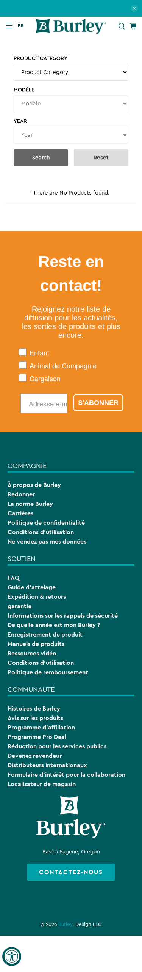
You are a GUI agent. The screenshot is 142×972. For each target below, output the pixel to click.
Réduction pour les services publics (57, 746)
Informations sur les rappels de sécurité (63, 616)
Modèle (24, 90)
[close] (134, 8)
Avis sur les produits (35, 718)
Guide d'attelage (32, 587)
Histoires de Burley (34, 708)
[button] (22, 25)
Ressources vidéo (32, 653)
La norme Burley (30, 504)
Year (20, 121)
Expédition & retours (37, 597)
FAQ (13, 578)
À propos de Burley (34, 485)
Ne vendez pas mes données (47, 541)
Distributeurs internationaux (47, 765)
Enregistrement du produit (45, 634)
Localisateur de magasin (42, 784)
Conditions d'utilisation (41, 532)
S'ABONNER (98, 402)
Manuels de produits (36, 644)
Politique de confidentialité (46, 523)
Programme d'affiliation (41, 727)
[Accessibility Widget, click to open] (11, 956)
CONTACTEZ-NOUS (71, 872)
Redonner (21, 494)
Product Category (40, 58)
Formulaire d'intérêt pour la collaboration (66, 775)
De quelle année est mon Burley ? (54, 625)
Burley (65, 924)
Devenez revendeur (35, 756)
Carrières (20, 513)
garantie (19, 606)
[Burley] (71, 26)
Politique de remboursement (48, 672)
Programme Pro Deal (37, 737)
